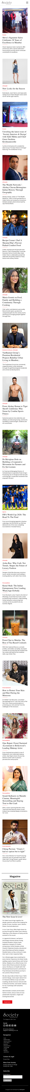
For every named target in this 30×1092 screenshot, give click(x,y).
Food (5, 1038)
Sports (4, 512)
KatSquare (22, 1089)
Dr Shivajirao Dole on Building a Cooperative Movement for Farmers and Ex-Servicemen (13, 463)
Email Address (7, 1074)
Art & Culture (6, 1042)
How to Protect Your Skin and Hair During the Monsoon (13, 693)
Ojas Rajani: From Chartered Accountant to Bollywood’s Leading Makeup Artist (14, 745)
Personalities (6, 583)
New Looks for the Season (13, 88)
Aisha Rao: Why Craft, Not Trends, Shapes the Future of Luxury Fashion (14, 565)
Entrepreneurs (7, 1045)
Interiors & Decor (7, 350)
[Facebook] (7, 1025)
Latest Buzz (6, 1052)
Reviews (6, 1050)
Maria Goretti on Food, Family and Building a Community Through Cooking (12, 301)
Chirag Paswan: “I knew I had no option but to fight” (13, 850)
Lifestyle (4, 86)
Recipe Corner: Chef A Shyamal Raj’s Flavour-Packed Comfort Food (12, 243)
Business (6, 1044)
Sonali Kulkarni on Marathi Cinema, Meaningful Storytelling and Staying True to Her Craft (14, 799)
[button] (7, 1002)
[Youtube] (15, 1025)
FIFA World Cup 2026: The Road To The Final (14, 515)
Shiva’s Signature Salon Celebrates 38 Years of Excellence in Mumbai (12, 40)
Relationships (7, 1039)
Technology (6, 1047)
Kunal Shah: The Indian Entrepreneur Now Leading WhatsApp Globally (14, 588)
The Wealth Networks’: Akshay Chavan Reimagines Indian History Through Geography (14, 188)
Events (4, 35)
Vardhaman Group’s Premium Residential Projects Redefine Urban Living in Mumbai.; (12, 356)
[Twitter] (10, 1025)
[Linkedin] (12, 1025)
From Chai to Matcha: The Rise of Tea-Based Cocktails (14, 641)
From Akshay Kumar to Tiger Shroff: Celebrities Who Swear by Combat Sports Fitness (15, 410)
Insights (5, 1049)
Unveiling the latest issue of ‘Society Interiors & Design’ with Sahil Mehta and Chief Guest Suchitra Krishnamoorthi (14, 136)
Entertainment (6, 687)
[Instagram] (4, 1025)
